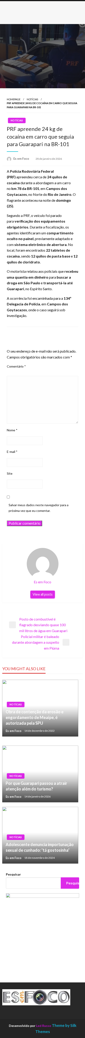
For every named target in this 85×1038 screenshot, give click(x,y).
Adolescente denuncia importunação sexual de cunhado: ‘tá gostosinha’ (40, 847)
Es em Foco (21, 158)
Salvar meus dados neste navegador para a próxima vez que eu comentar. (38, 508)
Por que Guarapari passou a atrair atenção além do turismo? (36, 786)
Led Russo (43, 1026)
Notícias (32, 99)
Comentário (16, 366)
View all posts (43, 594)
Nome (12, 430)
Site (9, 473)
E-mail (12, 452)
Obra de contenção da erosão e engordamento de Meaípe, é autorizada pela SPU (34, 717)
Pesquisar (13, 874)
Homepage (13, 99)
